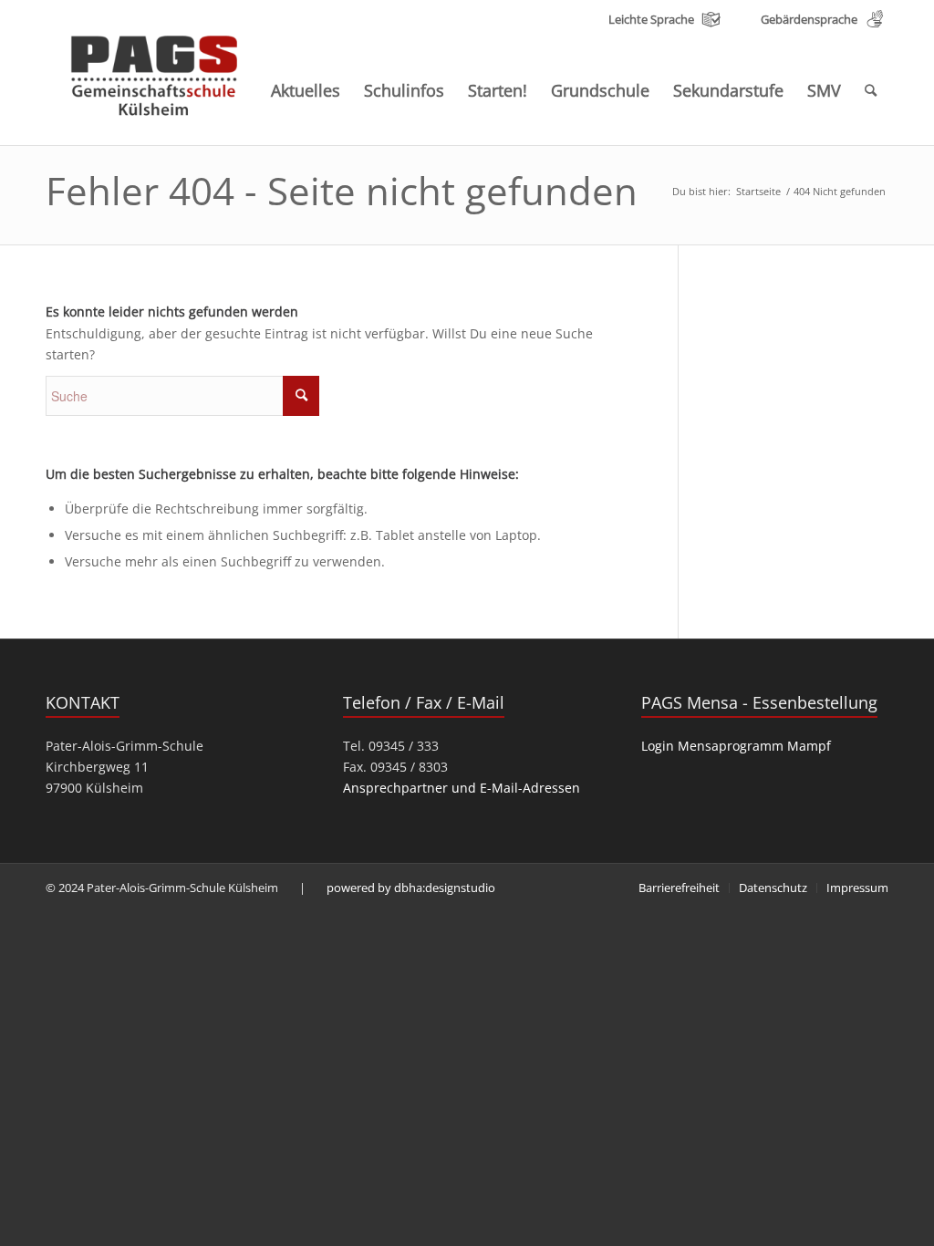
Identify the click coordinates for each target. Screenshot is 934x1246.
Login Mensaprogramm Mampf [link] (736, 745)
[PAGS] (155, 71)
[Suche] (870, 90)
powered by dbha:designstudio (411, 887)
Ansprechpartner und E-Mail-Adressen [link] (461, 787)
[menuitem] (305, 90)
